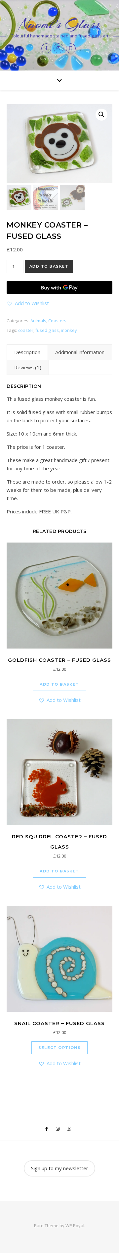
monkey (69, 330)
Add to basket (49, 266)
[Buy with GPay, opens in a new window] (59, 287)
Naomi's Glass (59, 24)
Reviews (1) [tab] (27, 367)
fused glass (47, 330)
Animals (38, 321)
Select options (59, 1047)
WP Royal (74, 1225)
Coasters (57, 321)
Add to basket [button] (59, 684)
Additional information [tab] (79, 352)
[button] (101, 115)
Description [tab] (27, 352)
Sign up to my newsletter (59, 1168)
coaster (25, 330)
